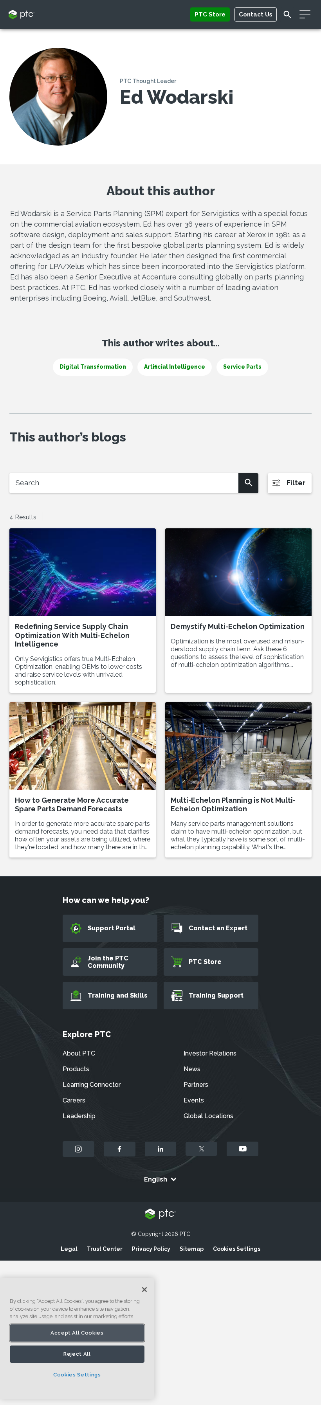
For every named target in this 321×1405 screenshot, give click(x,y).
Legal (69, 1249)
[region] (77, 1338)
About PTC (79, 1053)
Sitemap (192, 1249)
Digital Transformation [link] (93, 367)
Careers (74, 1100)
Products (76, 1069)
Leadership (79, 1116)
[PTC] (160, 1214)
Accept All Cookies (77, 1333)
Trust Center (105, 1249)
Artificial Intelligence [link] (174, 367)
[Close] (144, 1289)
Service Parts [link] (242, 367)
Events (194, 1100)
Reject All (77, 1354)
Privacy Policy (151, 1249)
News (192, 1069)
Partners (196, 1084)
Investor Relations (210, 1053)
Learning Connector (92, 1084)
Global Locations (208, 1116)
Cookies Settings (236, 1249)
